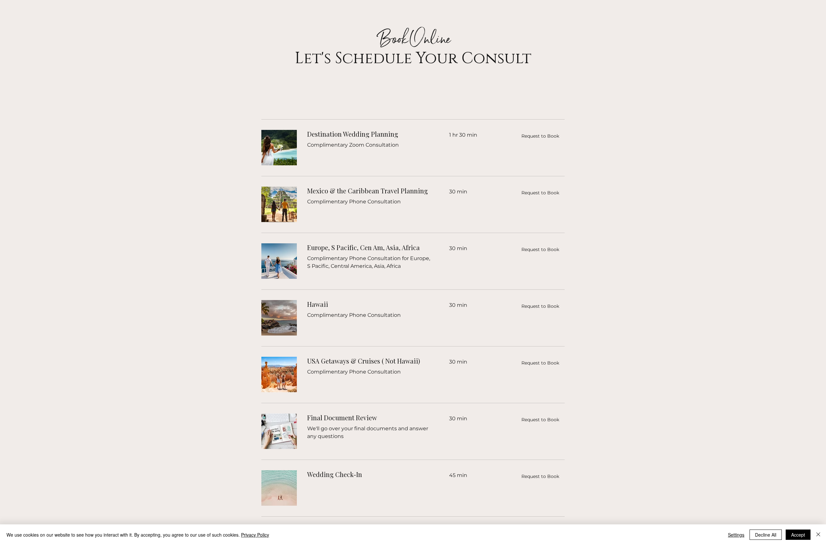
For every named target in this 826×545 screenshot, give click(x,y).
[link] (370, 134)
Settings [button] (736, 534)
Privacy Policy (255, 534)
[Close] (818, 535)
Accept (798, 534)
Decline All (765, 534)
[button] (540, 136)
